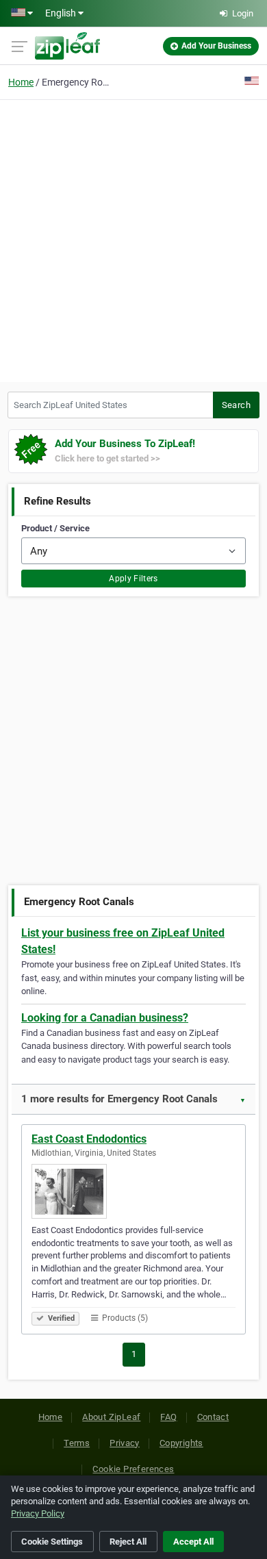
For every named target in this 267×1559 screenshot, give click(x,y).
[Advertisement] (133, 238)
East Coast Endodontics (89, 1138)
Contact (213, 1417)
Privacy (125, 1443)
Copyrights (181, 1443)
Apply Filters (133, 578)
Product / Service (55, 528)
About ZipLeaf (111, 1417)
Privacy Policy (37, 1513)
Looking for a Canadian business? (104, 1017)
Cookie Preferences (133, 1469)
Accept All (193, 1541)
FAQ (168, 1417)
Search (236, 405)
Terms (77, 1443)
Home (21, 82)
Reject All (128, 1541)
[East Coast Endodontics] (133, 1191)
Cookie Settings (52, 1541)
